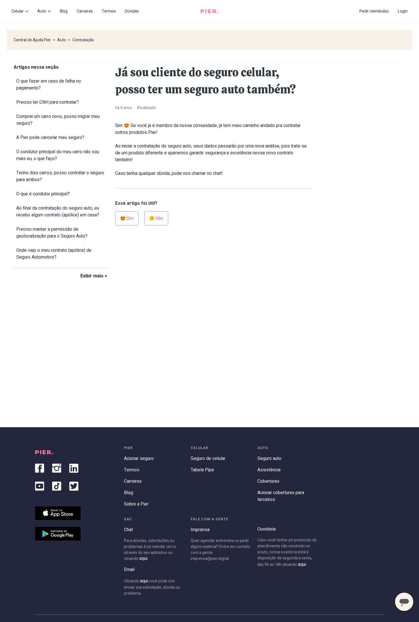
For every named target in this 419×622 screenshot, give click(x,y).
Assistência (268, 469)
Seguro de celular (208, 458)
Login (403, 11)
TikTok (56, 486)
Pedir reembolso (374, 11)
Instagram (56, 468)
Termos (109, 11)
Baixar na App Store (58, 513)
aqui (143, 558)
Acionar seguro (139, 458)
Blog (64, 11)
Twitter (73, 486)
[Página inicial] (209, 11)
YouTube (39, 486)
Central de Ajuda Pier (32, 40)
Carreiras (85, 11)
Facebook (39, 468)
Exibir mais (91, 276)
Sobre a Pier (136, 504)
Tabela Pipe (202, 469)
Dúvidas (132, 11)
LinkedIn (73, 468)
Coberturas (268, 481)
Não (159, 218)
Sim (130, 218)
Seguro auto (269, 458)
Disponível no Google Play (58, 534)
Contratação (83, 40)
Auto (61, 40)
